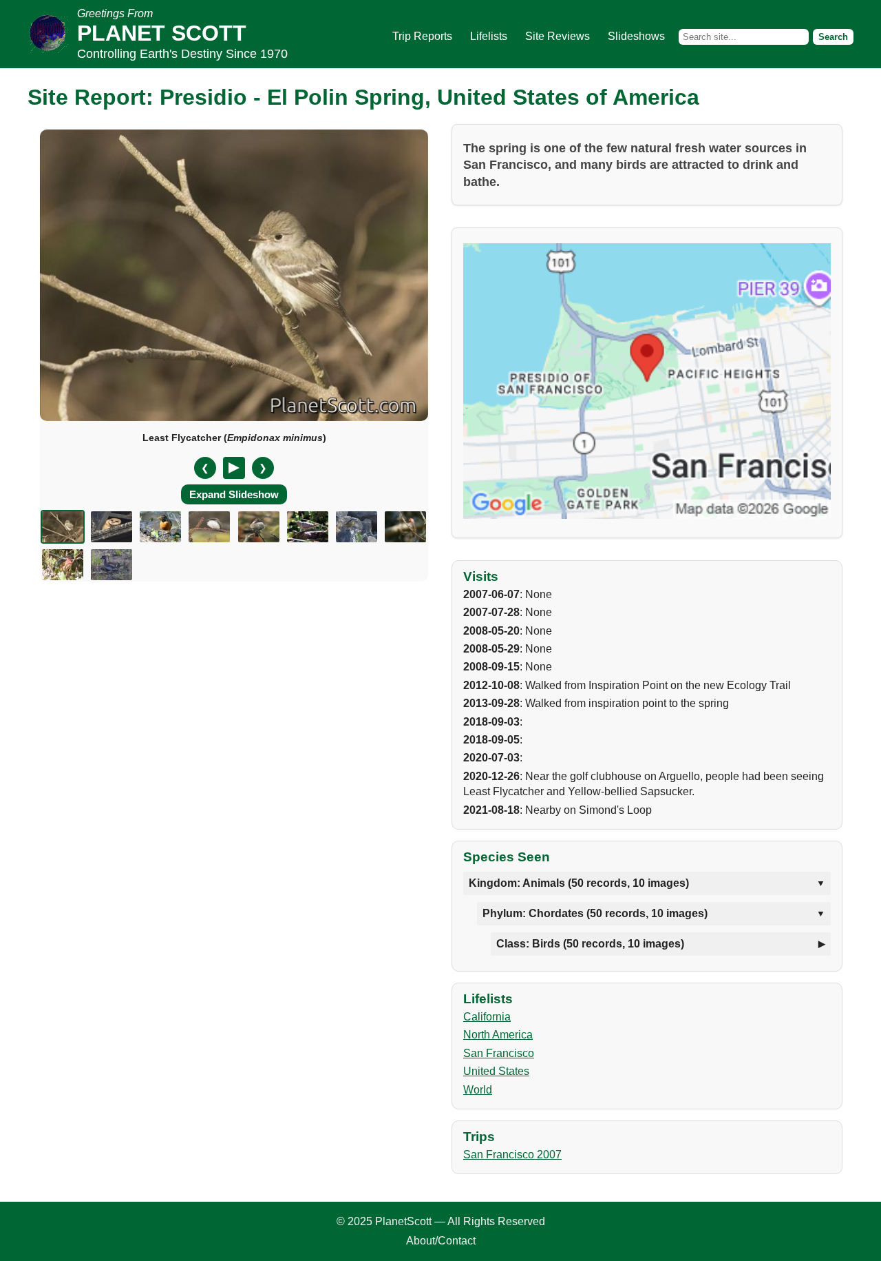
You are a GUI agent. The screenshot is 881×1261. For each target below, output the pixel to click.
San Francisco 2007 (512, 1154)
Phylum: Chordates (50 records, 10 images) (595, 913)
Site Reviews (557, 36)
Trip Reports (422, 36)
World (477, 1090)
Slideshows (636, 36)
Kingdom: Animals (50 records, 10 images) (579, 883)
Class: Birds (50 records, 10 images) (590, 944)
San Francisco (498, 1053)
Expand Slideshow (234, 494)
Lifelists (488, 36)
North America (498, 1034)
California (487, 1017)
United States (496, 1071)
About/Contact (441, 1241)
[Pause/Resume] (234, 468)
